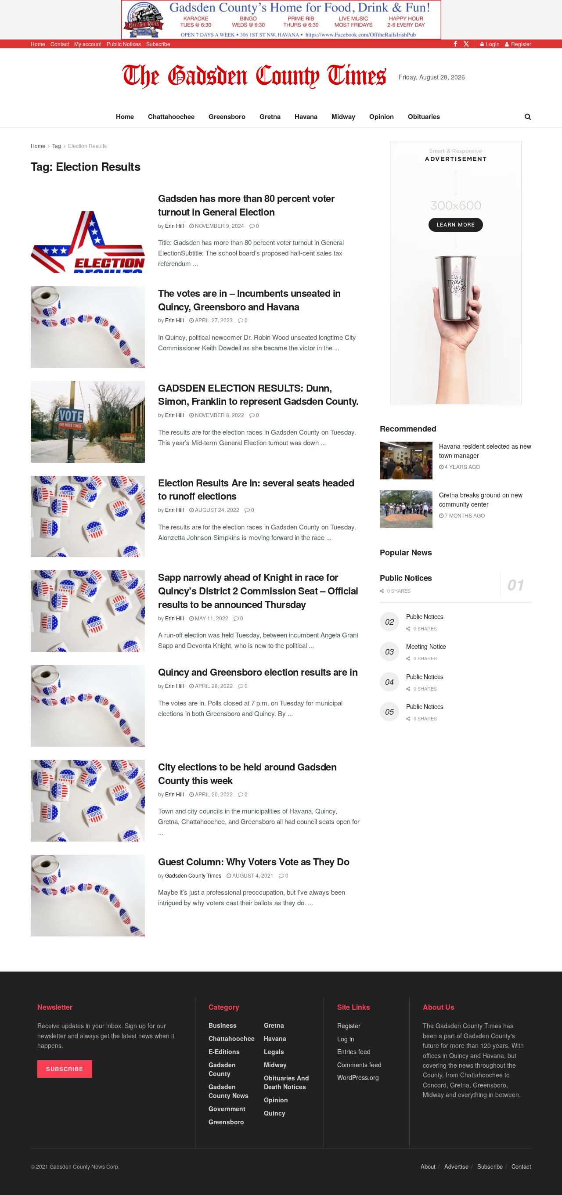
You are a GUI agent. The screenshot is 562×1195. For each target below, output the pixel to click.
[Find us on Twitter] (466, 44)
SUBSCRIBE (64, 1069)
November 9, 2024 (219, 225)
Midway (343, 116)
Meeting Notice (426, 646)
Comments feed (359, 1064)
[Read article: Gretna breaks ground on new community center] (406, 509)
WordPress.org (358, 1077)
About (428, 1166)
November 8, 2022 (219, 414)
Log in (345, 1038)
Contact (59, 43)
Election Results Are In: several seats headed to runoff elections (256, 489)
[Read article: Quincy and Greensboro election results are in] (88, 706)
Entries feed (354, 1051)
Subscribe (158, 43)
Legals (274, 1051)
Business (223, 1025)
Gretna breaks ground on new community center (480, 499)
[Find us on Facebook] (455, 44)
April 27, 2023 (213, 320)
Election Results (87, 145)
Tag (56, 145)
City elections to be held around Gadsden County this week (247, 773)
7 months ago (464, 515)
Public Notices (124, 43)
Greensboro (227, 116)
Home (38, 43)
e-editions (224, 1051)
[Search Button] (528, 116)
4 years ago (461, 466)
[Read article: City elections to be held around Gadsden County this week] (88, 801)
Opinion (381, 116)
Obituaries (424, 116)
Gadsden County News (229, 1091)
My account (87, 43)
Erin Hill (174, 225)
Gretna (270, 116)
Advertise (456, 1166)
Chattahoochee (171, 116)
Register (520, 43)
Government (227, 1108)
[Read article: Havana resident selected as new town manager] (406, 460)
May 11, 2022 (211, 618)
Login (492, 43)
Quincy (274, 1113)
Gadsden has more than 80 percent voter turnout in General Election (246, 205)
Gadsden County (222, 1069)
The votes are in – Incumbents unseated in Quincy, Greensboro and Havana (249, 299)
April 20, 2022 (213, 794)
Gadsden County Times (193, 875)
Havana (306, 116)
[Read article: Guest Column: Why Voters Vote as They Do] (88, 895)
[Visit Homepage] (254, 77)
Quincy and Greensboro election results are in (257, 672)
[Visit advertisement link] (281, 20)
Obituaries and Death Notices (286, 1082)
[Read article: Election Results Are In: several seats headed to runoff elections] (88, 517)
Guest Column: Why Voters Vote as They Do (253, 861)
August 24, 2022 (216, 509)
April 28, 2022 (213, 685)
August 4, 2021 (252, 875)
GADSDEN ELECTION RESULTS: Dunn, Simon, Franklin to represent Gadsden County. (258, 394)
